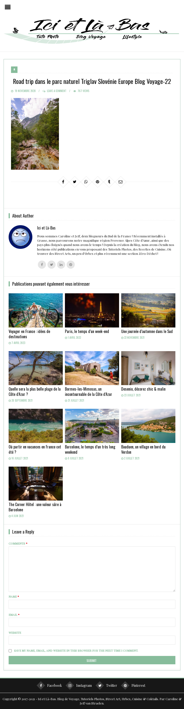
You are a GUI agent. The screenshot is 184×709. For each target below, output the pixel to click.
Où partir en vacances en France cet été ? (35, 449)
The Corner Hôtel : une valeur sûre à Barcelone (35, 507)
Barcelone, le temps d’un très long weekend (90, 449)
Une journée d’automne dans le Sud (147, 331)
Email (14, 614)
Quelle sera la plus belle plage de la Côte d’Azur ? (35, 391)
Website (15, 632)
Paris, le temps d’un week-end (87, 331)
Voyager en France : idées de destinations (29, 333)
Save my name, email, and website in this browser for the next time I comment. (76, 650)
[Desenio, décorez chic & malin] (148, 368)
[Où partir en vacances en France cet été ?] (36, 426)
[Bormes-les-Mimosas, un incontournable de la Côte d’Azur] (92, 368)
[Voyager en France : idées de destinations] (36, 310)
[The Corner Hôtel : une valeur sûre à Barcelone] (36, 484)
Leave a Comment (56, 91)
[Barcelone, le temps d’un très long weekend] (92, 426)
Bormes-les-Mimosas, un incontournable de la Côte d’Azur (88, 391)
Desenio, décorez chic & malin (143, 389)
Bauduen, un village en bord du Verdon (143, 449)
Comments (18, 543)
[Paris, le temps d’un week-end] (92, 310)
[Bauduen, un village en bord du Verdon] (148, 426)
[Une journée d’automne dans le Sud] (148, 310)
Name (14, 596)
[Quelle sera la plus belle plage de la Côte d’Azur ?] (36, 368)
